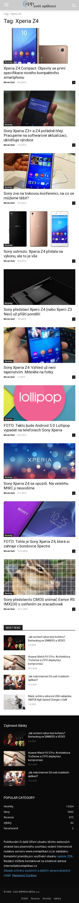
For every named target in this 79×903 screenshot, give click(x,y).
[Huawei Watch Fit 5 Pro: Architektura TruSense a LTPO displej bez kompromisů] (14, 662)
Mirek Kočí (9, 82)
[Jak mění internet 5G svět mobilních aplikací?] (14, 682)
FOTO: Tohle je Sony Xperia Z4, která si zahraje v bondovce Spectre (37, 543)
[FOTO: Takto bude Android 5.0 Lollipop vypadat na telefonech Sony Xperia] (39, 403)
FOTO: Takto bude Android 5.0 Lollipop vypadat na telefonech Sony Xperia (37, 427)
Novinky (8, 62)
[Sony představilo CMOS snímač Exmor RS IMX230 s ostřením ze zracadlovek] (39, 577)
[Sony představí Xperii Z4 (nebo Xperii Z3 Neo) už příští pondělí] (39, 287)
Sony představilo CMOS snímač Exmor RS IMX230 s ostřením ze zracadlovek (39, 601)
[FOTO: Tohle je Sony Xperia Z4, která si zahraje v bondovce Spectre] (39, 519)
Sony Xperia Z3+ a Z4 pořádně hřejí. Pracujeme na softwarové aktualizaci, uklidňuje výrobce (35, 135)
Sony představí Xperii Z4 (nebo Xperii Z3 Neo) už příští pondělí (38, 311)
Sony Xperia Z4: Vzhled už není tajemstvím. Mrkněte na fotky (30, 369)
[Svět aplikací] (39, 4)
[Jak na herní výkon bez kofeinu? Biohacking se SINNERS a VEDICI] (14, 642)
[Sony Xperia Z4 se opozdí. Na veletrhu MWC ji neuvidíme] (39, 461)
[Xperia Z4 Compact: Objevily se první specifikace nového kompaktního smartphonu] (39, 46)
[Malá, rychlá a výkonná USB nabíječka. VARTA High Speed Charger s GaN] (14, 702)
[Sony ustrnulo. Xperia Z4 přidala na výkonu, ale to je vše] (39, 229)
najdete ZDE (65, 856)
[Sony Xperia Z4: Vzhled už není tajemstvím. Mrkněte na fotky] (39, 345)
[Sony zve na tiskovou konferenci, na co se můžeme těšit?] (39, 171)
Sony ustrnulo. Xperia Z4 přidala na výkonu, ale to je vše (33, 253)
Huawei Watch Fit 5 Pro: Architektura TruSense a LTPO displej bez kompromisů (49, 660)
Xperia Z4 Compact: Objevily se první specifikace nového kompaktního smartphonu (34, 73)
